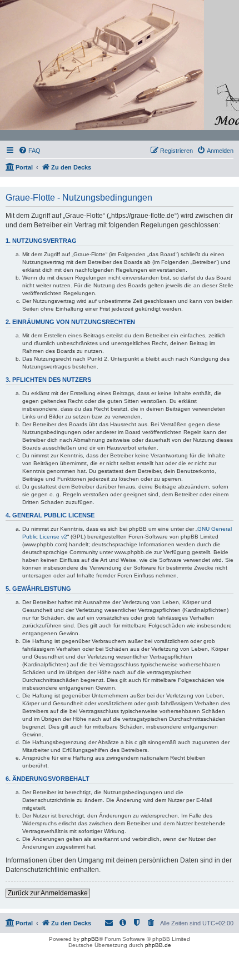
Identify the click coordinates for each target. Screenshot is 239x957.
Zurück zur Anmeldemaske (48, 893)
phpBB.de (158, 945)
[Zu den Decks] (120, 70)
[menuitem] (29, 150)
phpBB (90, 939)
